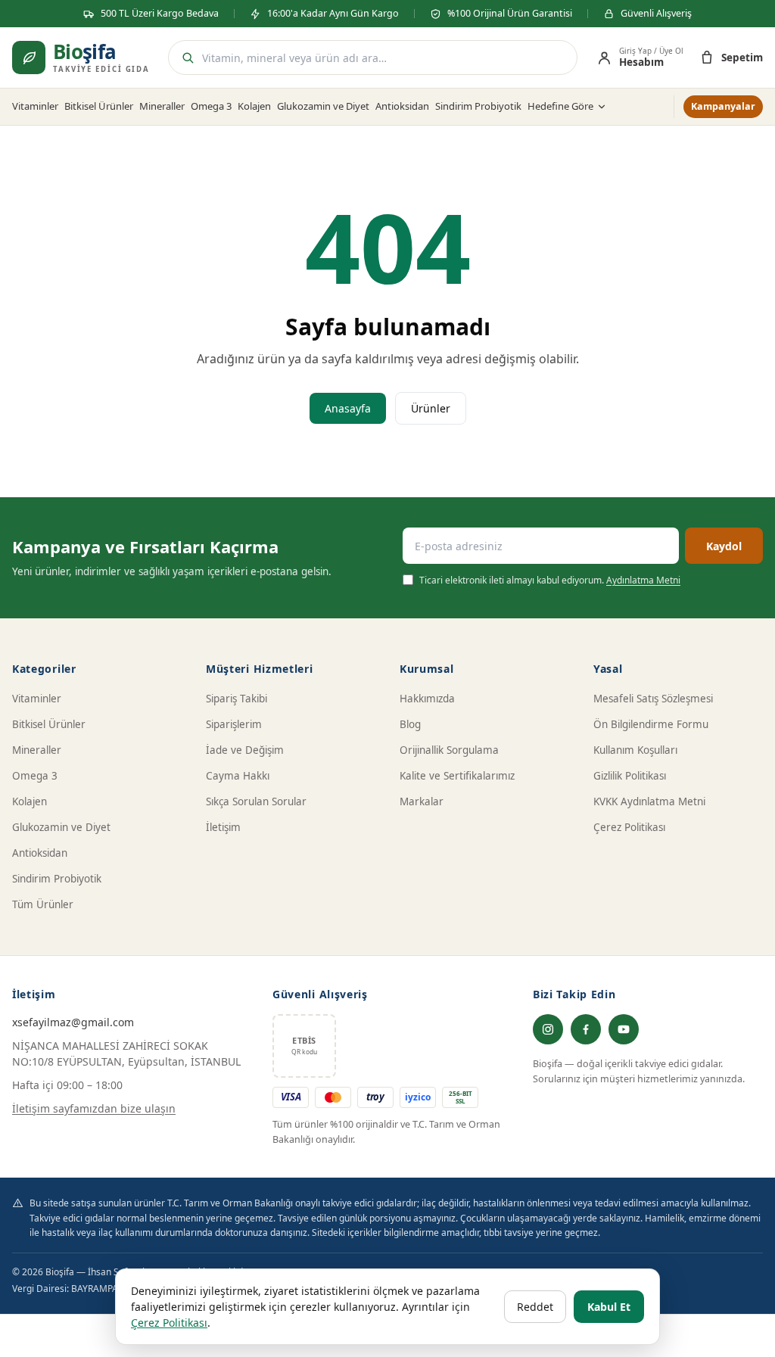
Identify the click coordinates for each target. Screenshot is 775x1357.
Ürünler (430, 408)
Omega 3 (211, 106)
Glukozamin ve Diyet (323, 106)
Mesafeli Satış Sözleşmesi (653, 698)
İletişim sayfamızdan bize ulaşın (94, 1108)
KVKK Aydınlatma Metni (649, 801)
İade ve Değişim (245, 750)
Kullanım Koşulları (635, 750)
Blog (410, 724)
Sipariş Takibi (236, 698)
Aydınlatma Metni (643, 580)
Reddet (535, 1306)
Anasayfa (348, 408)
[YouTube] (623, 1029)
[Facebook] (586, 1029)
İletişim (223, 827)
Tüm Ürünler (42, 904)
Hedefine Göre (560, 106)
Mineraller (162, 106)
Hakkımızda (427, 698)
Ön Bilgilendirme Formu (650, 724)
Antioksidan (402, 106)
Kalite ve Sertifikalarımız (457, 776)
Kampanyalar (723, 106)
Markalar (422, 801)
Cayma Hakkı (237, 776)
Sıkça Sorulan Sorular (256, 801)
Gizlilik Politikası (629, 776)
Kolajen (254, 106)
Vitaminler (35, 106)
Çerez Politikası (629, 827)
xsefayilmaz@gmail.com (73, 1022)
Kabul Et (608, 1306)
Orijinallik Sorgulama (449, 750)
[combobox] (385, 58)
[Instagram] (548, 1029)
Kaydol (724, 546)
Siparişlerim (234, 724)
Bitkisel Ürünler (98, 106)
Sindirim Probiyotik (478, 106)
